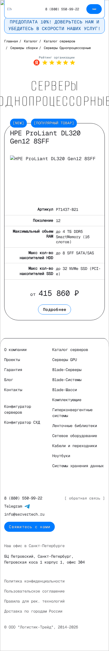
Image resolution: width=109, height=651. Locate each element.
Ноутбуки (61, 455)
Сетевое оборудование (74, 435)
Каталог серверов (70, 349)
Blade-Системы (66, 379)
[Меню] (94, 9)
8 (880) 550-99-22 (23, 498)
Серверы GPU (64, 359)
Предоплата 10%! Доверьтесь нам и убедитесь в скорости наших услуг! (54, 25)
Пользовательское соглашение (34, 591)
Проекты (12, 359)
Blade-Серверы (66, 369)
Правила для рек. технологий (34, 601)
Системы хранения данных (78, 465)
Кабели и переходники (74, 445)
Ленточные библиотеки (74, 425)
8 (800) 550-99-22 (62, 9)
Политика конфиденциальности (34, 581)
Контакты (13, 389)
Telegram (14, 506)
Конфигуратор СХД (22, 422)
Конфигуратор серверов (17, 409)
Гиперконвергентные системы (72, 412)
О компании (15, 349)
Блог (8, 379)
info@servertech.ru (24, 514)
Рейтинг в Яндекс (54, 60)
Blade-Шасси (64, 389)
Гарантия (13, 369)
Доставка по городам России (33, 611)
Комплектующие (66, 399)
